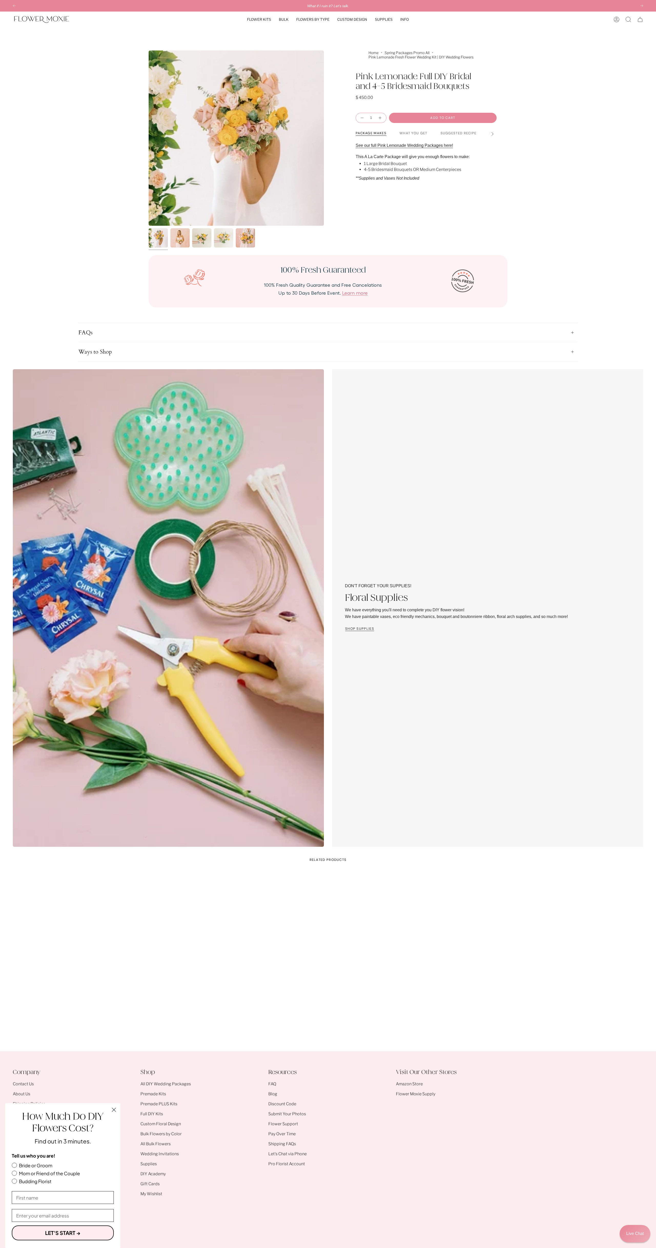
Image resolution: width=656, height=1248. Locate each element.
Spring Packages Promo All (407, 52)
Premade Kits (153, 1093)
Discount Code (282, 1103)
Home (373, 52)
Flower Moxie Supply (415, 1093)
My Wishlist (151, 1193)
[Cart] (640, 19)
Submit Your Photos (287, 1113)
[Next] (641, 5)
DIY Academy (153, 1173)
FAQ (272, 1083)
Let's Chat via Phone (287, 1153)
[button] (259, 19)
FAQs (85, 332)
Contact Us (23, 1083)
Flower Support (283, 1123)
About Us (21, 1093)
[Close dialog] (113, 1109)
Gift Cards (150, 1183)
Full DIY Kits (151, 1113)
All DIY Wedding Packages (165, 1083)
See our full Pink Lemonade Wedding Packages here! (404, 145)
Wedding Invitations (159, 1153)
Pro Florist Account (286, 1163)
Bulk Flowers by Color (161, 1133)
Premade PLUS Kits (158, 1103)
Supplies (148, 1163)
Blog (272, 1093)
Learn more (355, 292)
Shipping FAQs (282, 1143)
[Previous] (14, 5)
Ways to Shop (95, 352)
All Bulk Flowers (155, 1143)
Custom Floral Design (160, 1123)
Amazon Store (409, 1083)
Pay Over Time (282, 1133)
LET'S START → (62, 1233)
